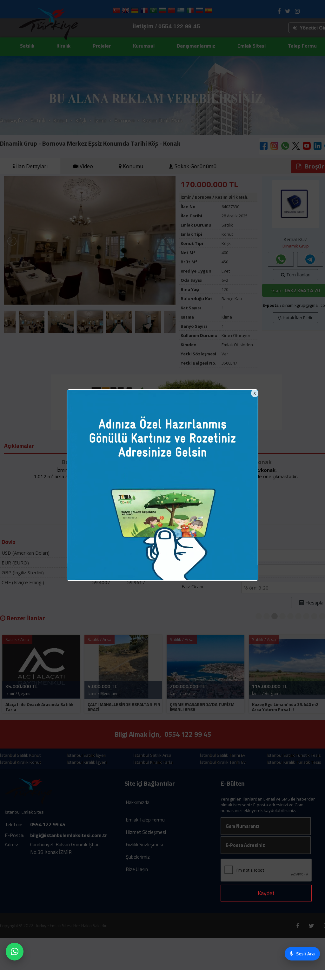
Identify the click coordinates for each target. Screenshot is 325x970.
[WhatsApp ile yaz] (14, 951)
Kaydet (266, 893)
